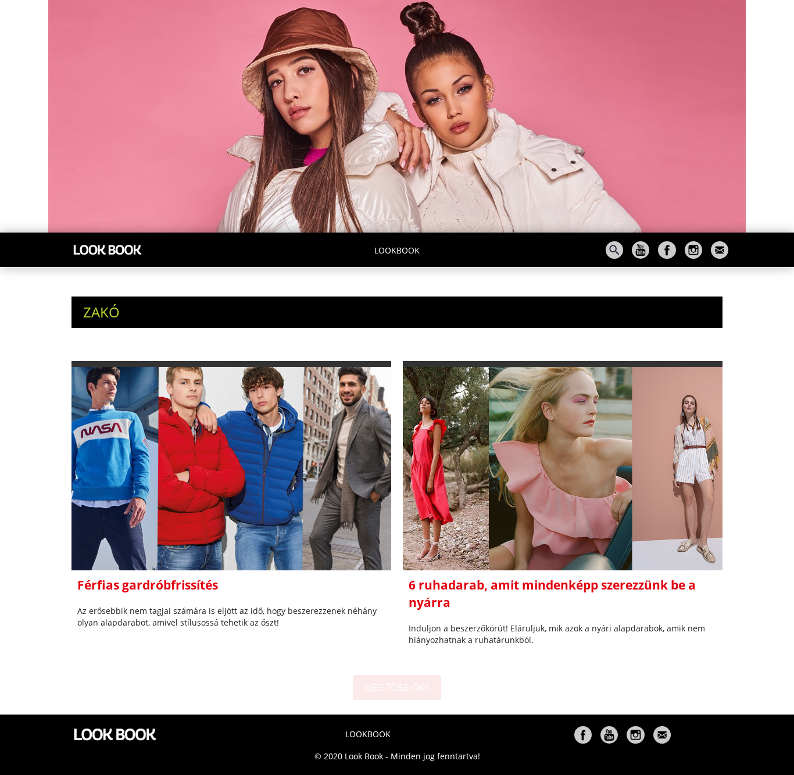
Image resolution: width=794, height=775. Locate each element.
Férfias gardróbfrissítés (147, 585)
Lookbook (397, 250)
